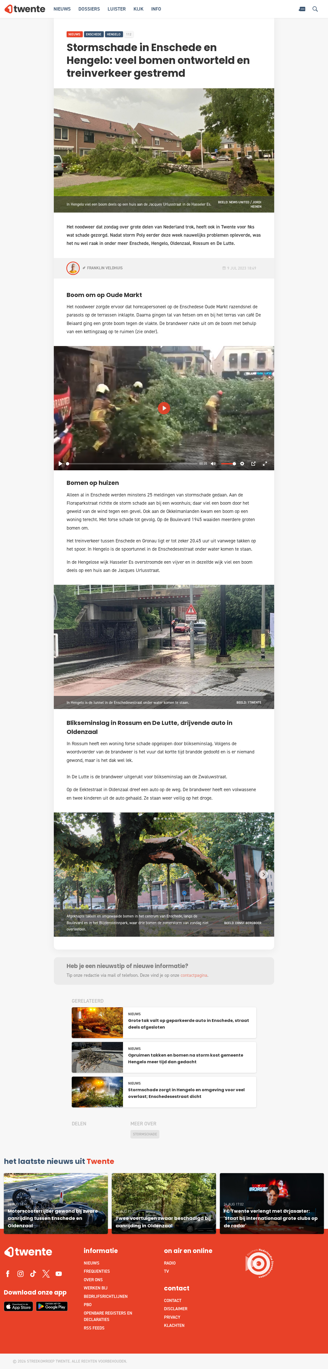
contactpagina (194, 975)
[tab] (154, 818)
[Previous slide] (61, 874)
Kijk (139, 9)
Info (156, 9)
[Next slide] (263, 874)
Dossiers (89, 9)
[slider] (132, 463)
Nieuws (62, 9)
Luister (117, 9)
